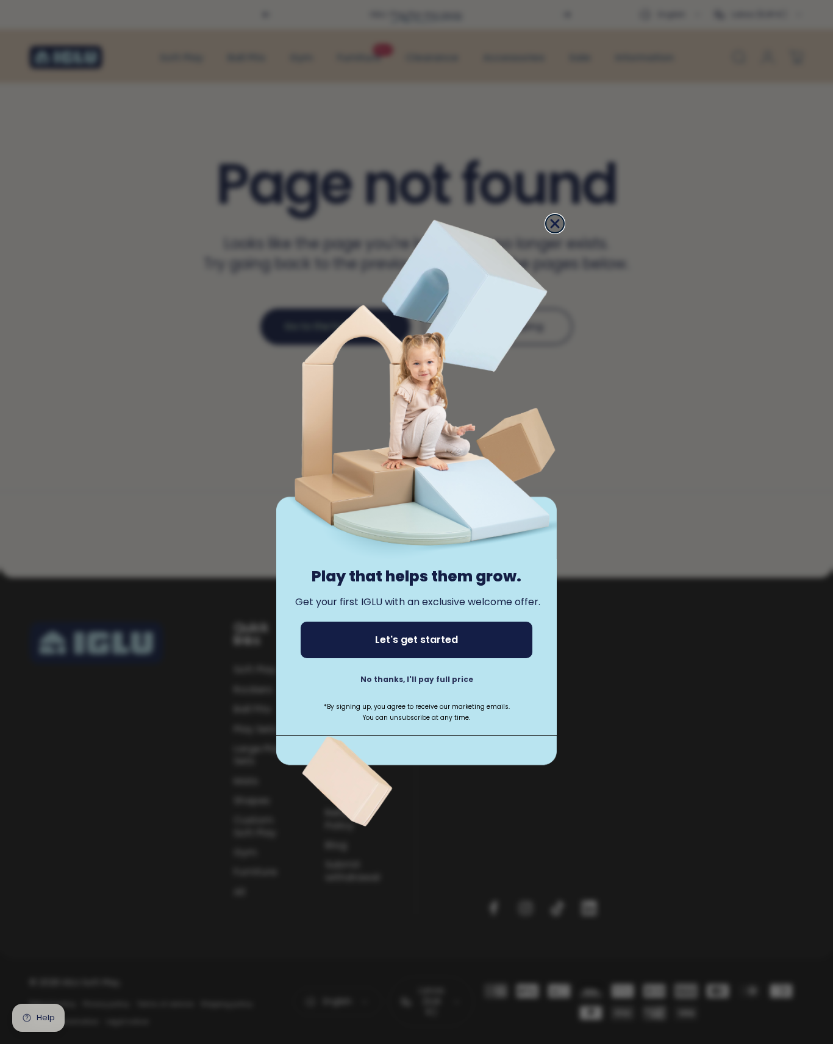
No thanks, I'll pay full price (416, 680)
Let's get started (416, 640)
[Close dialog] (555, 224)
